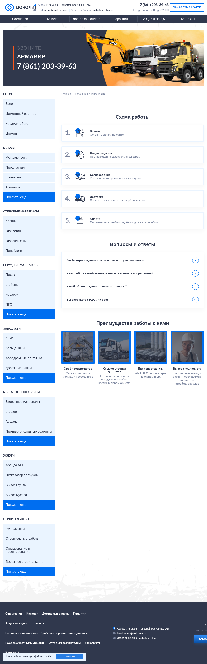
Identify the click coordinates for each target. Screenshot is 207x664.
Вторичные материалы (23, 401)
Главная (66, 94)
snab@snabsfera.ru (102, 10)
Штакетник (13, 177)
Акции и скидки (154, 19)
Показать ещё (16, 197)
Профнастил (15, 167)
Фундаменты (15, 528)
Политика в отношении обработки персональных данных (46, 633)
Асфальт (12, 421)
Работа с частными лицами (24, 642)
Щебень (12, 284)
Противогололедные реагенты (29, 431)
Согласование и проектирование (18, 550)
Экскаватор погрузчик (22, 475)
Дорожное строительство (24, 561)
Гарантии (121, 19)
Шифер (11, 411)
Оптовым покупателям (65, 642)
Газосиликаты (16, 241)
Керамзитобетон (18, 123)
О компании (19, 19)
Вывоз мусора (16, 495)
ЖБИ (9, 338)
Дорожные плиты (19, 368)
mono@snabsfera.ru (55, 10)
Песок (10, 274)
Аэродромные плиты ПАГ (25, 358)
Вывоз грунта (16, 485)
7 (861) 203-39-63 (154, 5)
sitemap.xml (92, 642)
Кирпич (11, 221)
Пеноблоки (14, 250)
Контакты (188, 19)
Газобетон (13, 231)
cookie (47, 656)
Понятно (69, 656)
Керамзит (13, 294)
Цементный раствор (21, 113)
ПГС (9, 304)
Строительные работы (22, 538)
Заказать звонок (187, 7)
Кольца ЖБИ (15, 348)
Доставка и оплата (87, 19)
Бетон (10, 103)
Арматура (13, 187)
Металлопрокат (17, 157)
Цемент (11, 133)
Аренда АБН (15, 465)
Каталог (53, 19)
